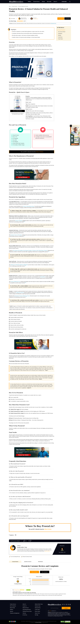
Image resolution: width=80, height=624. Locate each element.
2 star (21, 589)
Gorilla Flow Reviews (20, 292)
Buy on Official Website (17, 110)
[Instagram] (66, 604)
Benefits (59, 35)
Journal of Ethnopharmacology (28, 206)
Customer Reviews (60, 18)
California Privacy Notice (27, 611)
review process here (53, 23)
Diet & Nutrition (13, 605)
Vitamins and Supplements (14, 613)
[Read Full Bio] (47, 551)
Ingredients (60, 33)
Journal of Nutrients (18, 220)
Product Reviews (13, 604)
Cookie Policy (37, 609)
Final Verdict (60, 38)
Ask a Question (67, 18)
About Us (24, 604)
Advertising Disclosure (27, 609)
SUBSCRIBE (64, 1)
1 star (20, 589)
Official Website (39, 151)
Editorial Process (26, 607)
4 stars (23, 589)
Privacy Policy (37, 611)
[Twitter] (64, 604)
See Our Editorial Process (15, 556)
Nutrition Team (37, 605)
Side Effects (60, 37)
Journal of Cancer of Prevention (16, 234)
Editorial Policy (37, 607)
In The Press (25, 614)
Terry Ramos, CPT (62, 552)
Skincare (11, 611)
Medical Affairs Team (39, 604)
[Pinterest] (68, 604)
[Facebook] (63, 604)
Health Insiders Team (22, 547)
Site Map (36, 614)
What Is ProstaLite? (61, 29)
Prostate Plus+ (42, 276)
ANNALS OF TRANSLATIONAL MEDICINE (19, 264)
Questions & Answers (27, 561)
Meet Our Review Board (27, 556)
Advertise (24, 613)
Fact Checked (13, 18)
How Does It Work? (61, 31)
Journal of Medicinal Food (15, 281)
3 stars (22, 589)
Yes (26, 540)
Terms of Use (37, 613)
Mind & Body (12, 607)
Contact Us (25, 605)
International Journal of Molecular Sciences (22, 295)
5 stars (25, 589)
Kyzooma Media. (39, 622)
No (28, 540)
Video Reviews (40, 561)
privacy (50, 610)
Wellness (11, 609)
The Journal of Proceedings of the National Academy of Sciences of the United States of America (30, 250)
